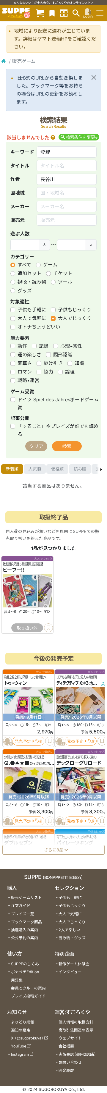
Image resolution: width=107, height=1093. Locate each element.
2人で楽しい (69, 930)
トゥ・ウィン (15, 683)
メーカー (19, 206)
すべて (24, 265)
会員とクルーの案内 (28, 988)
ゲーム (50, 265)
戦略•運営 (28, 380)
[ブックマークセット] (52, 13)
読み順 (80, 468)
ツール (65, 282)
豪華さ (25, 363)
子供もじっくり (74, 310)
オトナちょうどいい (39, 327)
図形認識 (62, 355)
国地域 (17, 193)
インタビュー (70, 972)
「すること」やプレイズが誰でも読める (58, 430)
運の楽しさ (29, 355)
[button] (53, 137)
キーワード (22, 152)
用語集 (17, 980)
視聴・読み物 (32, 282)
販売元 (17, 220)
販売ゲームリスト (26, 897)
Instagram (20, 1054)
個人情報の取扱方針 (76, 1022)
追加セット (29, 273)
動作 (22, 346)
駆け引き (53, 363)
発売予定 (23, 741)
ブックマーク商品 (26, 922)
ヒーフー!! (13, 569)
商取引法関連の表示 (76, 1030)
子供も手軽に (32, 310)
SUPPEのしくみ (25, 964)
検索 (67, 446)
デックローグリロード (78, 763)
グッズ (25, 291)
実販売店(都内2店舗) (77, 1054)
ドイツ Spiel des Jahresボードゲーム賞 (58, 403)
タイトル (19, 166)
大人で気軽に (32, 318)
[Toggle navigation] (100, 13)
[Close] (94, 77)
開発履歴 (66, 1070)
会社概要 (66, 1046)
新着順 (12, 468)
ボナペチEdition (25, 972)
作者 (15, 179)
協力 (48, 372)
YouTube (18, 1046)
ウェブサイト (70, 1038)
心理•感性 (71, 346)
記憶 (43, 346)
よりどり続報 (22, 1022)
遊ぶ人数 (19, 234)
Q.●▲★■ (16, 763)
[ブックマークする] (48, 627)
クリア (36, 446)
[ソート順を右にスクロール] (101, 469)
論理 (70, 372)
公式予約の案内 (24, 938)
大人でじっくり (74, 318)
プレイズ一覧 (22, 914)
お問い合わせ (70, 1062)
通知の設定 (20, 1030)
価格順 (57, 468)
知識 (79, 363)
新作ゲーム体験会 (74, 964)
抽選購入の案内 (24, 930)
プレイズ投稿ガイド (28, 996)
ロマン (25, 372)
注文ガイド (20, 905)
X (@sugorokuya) (27, 1038)
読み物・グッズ (72, 938)
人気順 (35, 468)
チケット (62, 273)
